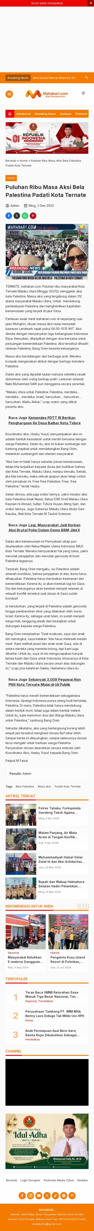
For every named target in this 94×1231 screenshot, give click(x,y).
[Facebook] (22, 1195)
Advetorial (23, 113)
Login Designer (30, 1180)
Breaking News (45, 113)
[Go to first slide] (86, 906)
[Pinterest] (72, 1195)
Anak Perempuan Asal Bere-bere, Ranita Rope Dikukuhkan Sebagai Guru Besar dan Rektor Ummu (51, 1035)
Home (11, 178)
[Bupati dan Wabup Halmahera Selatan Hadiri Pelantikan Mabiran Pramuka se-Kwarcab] (21, 888)
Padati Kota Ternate (68, 786)
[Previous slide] (80, 906)
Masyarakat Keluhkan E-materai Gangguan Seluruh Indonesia (25, 961)
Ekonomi (81, 113)
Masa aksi (44, 786)
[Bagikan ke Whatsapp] (25, 215)
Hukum (54, 953)
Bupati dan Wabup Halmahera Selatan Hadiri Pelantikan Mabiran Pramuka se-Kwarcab (62, 886)
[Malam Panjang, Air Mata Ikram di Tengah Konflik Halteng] (21, 839)
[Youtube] (38, 1195)
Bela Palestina (25, 786)
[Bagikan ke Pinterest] (33, 215)
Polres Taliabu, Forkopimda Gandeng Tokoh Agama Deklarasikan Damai (59, 812)
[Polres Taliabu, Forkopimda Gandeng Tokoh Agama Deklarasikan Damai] (21, 815)
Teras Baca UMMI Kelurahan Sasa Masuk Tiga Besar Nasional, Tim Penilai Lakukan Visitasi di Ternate (52, 996)
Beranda (11, 1180)
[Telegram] (63, 1195)
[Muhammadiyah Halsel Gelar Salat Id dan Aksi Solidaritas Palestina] (21, 864)
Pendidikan (45, 1001)
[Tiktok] (55, 1195)
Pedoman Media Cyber (59, 1180)
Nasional (13, 953)
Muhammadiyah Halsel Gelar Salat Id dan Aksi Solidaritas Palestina (60, 861)
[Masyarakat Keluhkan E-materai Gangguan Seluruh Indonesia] (26, 931)
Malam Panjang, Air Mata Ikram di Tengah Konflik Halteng (57, 837)
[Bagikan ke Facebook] (8, 215)
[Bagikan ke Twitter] (17, 215)
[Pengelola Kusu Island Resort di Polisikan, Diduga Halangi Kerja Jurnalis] (68, 931)
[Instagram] (30, 1195)
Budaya (65, 113)
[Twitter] (47, 1195)
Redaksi (82, 1180)
